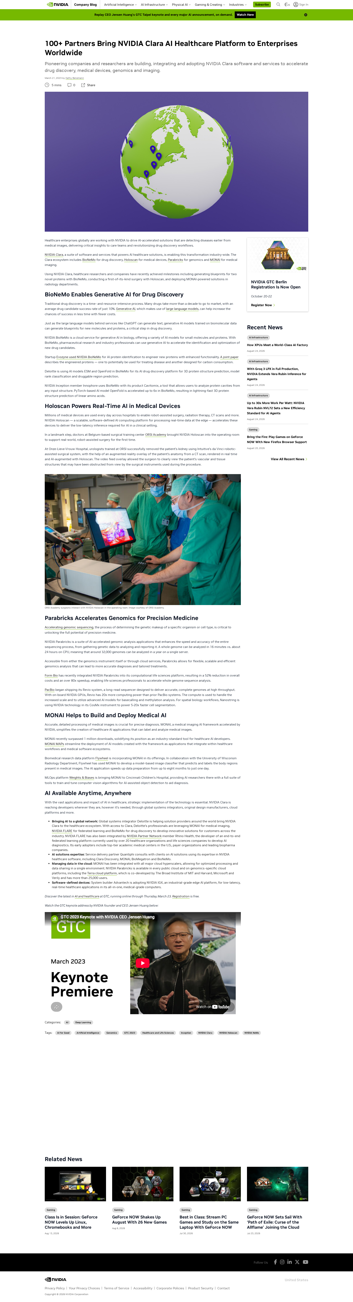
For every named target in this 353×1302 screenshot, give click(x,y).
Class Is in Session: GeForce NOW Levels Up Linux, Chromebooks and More (71, 1222)
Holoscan (131, 260)
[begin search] (278, 4)
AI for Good (63, 1033)
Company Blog (85, 4)
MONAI (215, 260)
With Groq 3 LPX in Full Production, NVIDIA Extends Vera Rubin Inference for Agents (276, 374)
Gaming (253, 429)
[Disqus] (176, 1092)
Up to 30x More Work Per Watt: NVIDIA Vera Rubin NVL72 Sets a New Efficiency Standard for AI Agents (276, 408)
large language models (182, 309)
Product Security (200, 1288)
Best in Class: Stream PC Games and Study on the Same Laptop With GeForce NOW (209, 1222)
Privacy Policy (55, 1288)
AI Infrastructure (153, 5)
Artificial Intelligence (119, 5)
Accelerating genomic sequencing (69, 627)
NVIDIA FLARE (62, 831)
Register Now (261, 305)
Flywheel (101, 758)
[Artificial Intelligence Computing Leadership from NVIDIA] (58, 4)
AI (67, 1022)
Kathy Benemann (75, 78)
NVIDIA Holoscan (228, 1033)
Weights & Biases (81, 777)
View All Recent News (287, 459)
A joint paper (229, 357)
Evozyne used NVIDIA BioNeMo (78, 357)
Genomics (111, 1033)
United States (296, 1280)
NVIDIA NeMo (252, 1033)
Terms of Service (116, 1288)
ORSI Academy (155, 435)
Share (91, 85)
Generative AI (125, 309)
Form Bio (51, 675)
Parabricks (175, 260)
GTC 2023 (129, 1033)
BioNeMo (89, 260)
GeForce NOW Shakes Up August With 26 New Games (139, 1219)
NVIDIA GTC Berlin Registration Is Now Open (275, 284)
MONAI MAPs (54, 744)
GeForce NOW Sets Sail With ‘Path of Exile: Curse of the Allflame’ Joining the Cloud (274, 1222)
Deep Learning (83, 1022)
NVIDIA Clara (54, 255)
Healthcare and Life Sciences (158, 1033)
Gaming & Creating (208, 5)
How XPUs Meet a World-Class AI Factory (277, 345)
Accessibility (142, 1288)
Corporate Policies (170, 1288)
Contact (223, 1288)
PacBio (50, 690)
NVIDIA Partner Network (144, 836)
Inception (186, 1033)
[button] (262, 4)
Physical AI (180, 5)
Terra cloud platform (102, 873)
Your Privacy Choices (84, 1288)
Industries (236, 5)
